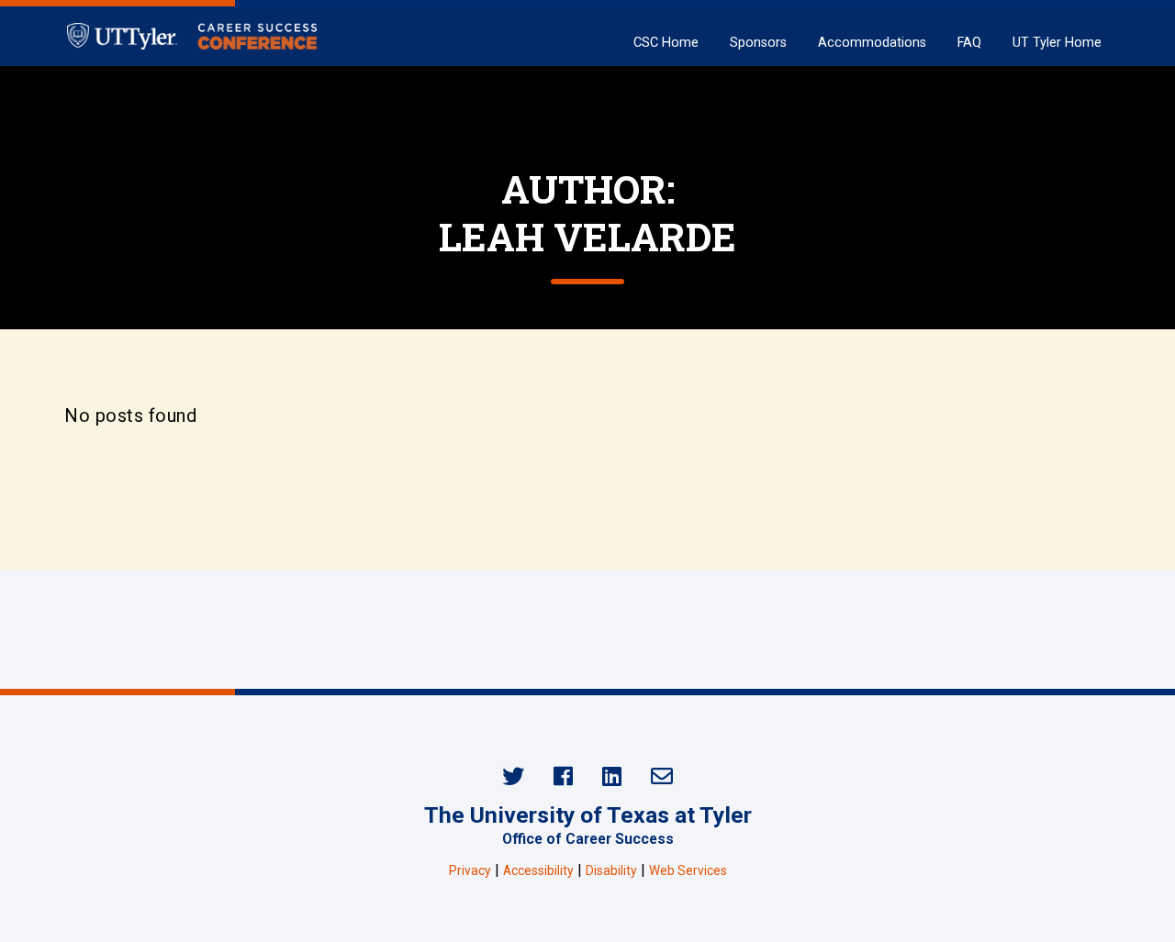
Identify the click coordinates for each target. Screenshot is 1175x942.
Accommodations (872, 42)
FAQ (969, 42)
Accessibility (538, 870)
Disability (611, 870)
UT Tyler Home (1057, 42)
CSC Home (666, 42)
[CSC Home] (192, 36)
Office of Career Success (588, 839)
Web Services (688, 870)
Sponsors (758, 42)
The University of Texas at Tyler (588, 815)
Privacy (470, 870)
